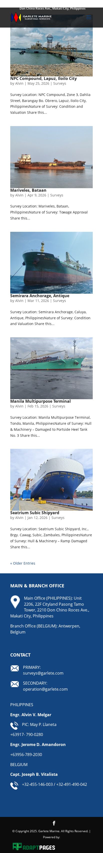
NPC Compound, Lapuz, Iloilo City (43, 78)
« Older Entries (22, 563)
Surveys (59, 83)
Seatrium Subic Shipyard (34, 512)
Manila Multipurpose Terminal (40, 401)
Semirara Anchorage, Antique (39, 295)
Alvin (19, 83)
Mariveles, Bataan (28, 190)
